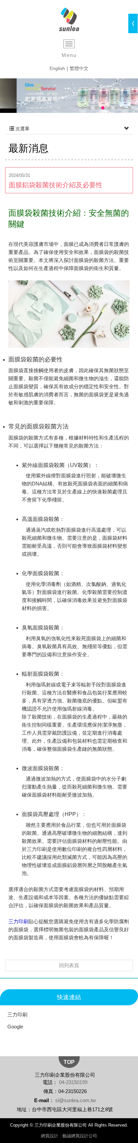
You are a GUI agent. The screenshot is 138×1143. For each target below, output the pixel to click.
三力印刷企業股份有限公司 (69, 19)
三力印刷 (17, 1014)
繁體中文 (79, 68)
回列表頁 (69, 965)
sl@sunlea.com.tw (75, 1100)
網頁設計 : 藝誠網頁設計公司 (69, 1135)
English (57, 68)
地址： (24, 1109)
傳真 (48, 1091)
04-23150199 (73, 1082)
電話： (50, 1082)
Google (15, 1026)
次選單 (21, 128)
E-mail (41, 1100)
